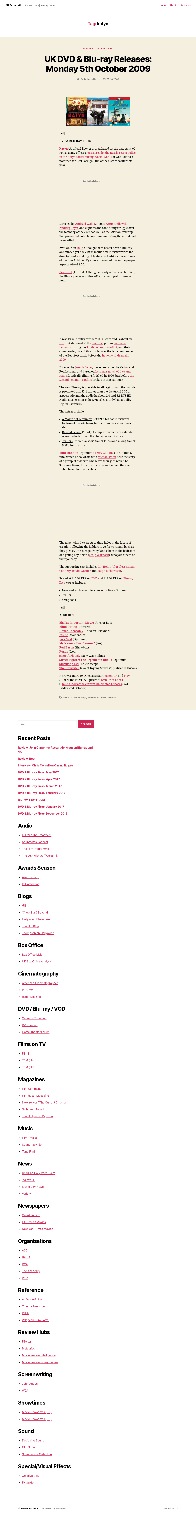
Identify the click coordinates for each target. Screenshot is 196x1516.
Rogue (63, 652)
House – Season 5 (71, 631)
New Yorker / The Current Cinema (44, 1102)
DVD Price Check (112, 680)
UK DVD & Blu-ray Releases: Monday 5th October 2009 (98, 64)
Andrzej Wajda (85, 224)
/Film (25, 905)
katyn (83, 697)
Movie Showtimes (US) (37, 1419)
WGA (25, 1278)
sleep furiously (69, 656)
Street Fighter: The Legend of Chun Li (85, 660)
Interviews (185, 5)
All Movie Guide (32, 1299)
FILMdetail (13, 5)
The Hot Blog (30, 926)
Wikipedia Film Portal (35, 1320)
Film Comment (31, 1088)
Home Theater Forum (35, 1032)
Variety (26, 1193)
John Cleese (119, 567)
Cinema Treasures (34, 1306)
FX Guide (28, 1482)
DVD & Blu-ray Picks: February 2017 (41, 793)
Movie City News (33, 1186)
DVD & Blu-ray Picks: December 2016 (42, 813)
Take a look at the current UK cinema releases (92, 684)
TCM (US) (28, 1067)
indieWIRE (28, 1180)
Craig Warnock (99, 555)
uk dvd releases (108, 697)
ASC (25, 1250)
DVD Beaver (29, 1025)
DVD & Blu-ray (104, 48)
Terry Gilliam (104, 453)
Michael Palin (107, 457)
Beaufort (65, 272)
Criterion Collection (34, 1018)
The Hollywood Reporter (37, 1116)
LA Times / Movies (34, 1222)
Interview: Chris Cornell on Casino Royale (45, 765)
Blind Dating (68, 627)
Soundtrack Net (32, 1144)
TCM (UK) (28, 1060)
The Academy (31, 1271)
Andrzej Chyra (69, 228)
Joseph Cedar (83, 367)
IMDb (25, 1313)
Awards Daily (30, 877)
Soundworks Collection (37, 1454)
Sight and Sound (33, 1109)
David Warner (81, 571)
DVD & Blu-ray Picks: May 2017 (38, 772)
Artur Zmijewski (116, 224)
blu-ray (88, 48)
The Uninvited (69, 668)
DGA (25, 1264)
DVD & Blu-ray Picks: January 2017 (41, 806)
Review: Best (26, 758)
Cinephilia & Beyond (35, 912)
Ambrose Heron (91, 79)
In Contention (30, 884)
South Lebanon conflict (101, 347)
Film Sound (29, 1447)
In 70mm (27, 990)
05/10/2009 (113, 79)
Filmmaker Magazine (35, 1095)
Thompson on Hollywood (38, 933)
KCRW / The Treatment (36, 835)
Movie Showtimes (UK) (37, 1412)
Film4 (25, 1053)
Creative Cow (30, 1475)
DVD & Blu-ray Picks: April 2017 (39, 779)
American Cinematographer (40, 983)
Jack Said (65, 639)
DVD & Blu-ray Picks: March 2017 (40, 786)
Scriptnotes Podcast (35, 842)
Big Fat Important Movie (76, 623)
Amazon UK (109, 676)
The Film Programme (35, 848)
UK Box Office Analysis (37, 961)
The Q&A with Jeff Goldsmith (40, 855)
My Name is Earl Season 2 (77, 643)
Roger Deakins (31, 996)
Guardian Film (31, 1215)
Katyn (63, 149)
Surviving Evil (69, 664)
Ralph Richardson (109, 571)
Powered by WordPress (55, 1508)
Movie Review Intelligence (38, 1355)
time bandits (93, 697)
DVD (80, 248)
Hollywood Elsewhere (36, 919)
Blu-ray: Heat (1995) (31, 800)
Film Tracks (29, 1137)
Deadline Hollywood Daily (38, 1173)
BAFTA (26, 1257)
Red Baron (66, 647)
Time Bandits (68, 453)
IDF (61, 343)
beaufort (67, 697)
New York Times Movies (37, 1229)
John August (30, 1383)
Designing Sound (33, 1440)
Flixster (26, 1341)
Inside (63, 635)
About (172, 5)
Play (127, 676)
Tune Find (28, 1151)
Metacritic (28, 1348)
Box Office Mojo (32, 954)
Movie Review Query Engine (40, 1362)
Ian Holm (104, 567)
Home (163, 5)
